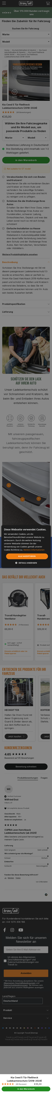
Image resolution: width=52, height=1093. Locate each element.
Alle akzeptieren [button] (27, 556)
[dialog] (26, 546)
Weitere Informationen (34, 550)
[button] (26, 562)
